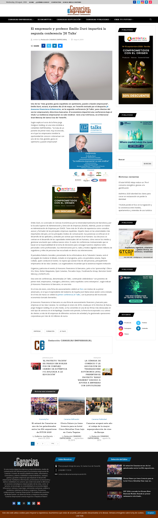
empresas (37, 331)
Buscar (122, 159)
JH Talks (63, 331)
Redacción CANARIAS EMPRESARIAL (54, 39)
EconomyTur (44, 20)
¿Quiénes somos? (42, 2)
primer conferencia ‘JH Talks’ (68, 294)
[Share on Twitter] (49, 46)
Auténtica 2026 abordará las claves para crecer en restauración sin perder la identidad (135, 196)
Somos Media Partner (72, 2)
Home (31, 2)
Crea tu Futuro (123, 20)
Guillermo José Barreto (44, 436)
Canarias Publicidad (97, 20)
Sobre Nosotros (65, 459)
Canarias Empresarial (20, 20)
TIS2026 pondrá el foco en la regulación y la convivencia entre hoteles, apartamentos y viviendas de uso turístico (135, 208)
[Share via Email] (60, 46)
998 (52, 444)
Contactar (56, 2)
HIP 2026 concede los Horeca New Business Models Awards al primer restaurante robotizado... (137, 494)
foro (81, 289)
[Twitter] (138, 2)
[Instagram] (142, 2)
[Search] (150, 19)
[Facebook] (134, 2)
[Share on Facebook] (43, 46)
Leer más (79, 516)
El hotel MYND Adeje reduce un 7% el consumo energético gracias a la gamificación (134, 185)
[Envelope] (38, 503)
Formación (50, 331)
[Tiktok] (150, 2)
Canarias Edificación (69, 20)
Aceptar (151, 513)
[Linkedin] (146, 2)
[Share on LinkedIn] (54, 46)
